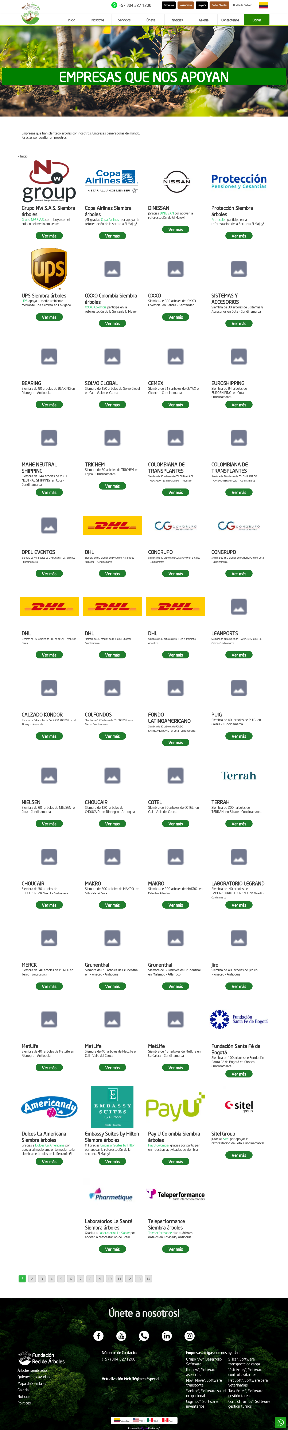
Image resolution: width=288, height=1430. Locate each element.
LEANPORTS (224, 633)
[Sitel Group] (238, 1107)
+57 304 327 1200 (135, 5)
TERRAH (220, 802)
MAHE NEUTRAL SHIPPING (39, 467)
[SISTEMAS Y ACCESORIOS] (238, 269)
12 (129, 1279)
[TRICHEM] (112, 438)
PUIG (216, 714)
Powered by (134, 1428)
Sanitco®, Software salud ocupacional (206, 1393)
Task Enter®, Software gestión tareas (245, 1393)
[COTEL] (175, 775)
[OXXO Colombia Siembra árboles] (112, 269)
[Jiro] (238, 938)
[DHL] (112, 525)
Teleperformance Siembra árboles (166, 1224)
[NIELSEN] (49, 775)
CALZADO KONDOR (42, 714)
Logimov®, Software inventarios (202, 1403)
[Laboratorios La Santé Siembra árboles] (112, 1195)
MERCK (29, 964)
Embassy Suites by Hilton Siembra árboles (112, 1136)
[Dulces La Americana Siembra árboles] (49, 1107)
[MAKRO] (112, 857)
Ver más (49, 235)
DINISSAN (158, 208)
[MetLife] (49, 1019)
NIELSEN (31, 802)
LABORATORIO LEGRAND (238, 883)
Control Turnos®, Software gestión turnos (249, 1403)
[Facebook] (98, 1340)
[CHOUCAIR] (112, 775)
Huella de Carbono (242, 5)
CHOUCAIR (96, 802)
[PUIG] (238, 688)
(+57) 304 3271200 (119, 1359)
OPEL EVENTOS (38, 552)
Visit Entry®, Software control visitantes (245, 1372)
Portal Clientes (219, 5)
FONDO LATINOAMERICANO (169, 717)
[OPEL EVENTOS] (49, 525)
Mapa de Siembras (31, 1383)
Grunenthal (97, 964)
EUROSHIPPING (227, 383)
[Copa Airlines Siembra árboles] (112, 181)
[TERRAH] (238, 775)
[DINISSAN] (175, 181)
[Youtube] (121, 1340)
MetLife (30, 1046)
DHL (89, 552)
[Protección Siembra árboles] (238, 181)
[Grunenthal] (112, 938)
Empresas (169, 5)
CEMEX (155, 383)
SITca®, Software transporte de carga (244, 1361)
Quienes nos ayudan (33, 1376)
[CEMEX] (175, 356)
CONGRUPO (160, 552)
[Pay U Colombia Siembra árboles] (175, 1107)
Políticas (24, 1402)
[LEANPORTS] (238, 607)
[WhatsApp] (144, 1340)
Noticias (23, 1396)
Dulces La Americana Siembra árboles (44, 1136)
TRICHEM (95, 464)
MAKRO (93, 883)
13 (139, 1279)
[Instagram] (189, 1340)
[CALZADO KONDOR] (49, 688)
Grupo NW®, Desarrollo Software (204, 1361)
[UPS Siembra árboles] (49, 269)
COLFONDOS (98, 714)
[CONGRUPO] (175, 525)
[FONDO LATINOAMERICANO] (175, 688)
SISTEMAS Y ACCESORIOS (225, 298)
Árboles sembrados (32, 1370)
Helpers (202, 5)
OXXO (154, 295)
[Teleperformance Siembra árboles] (175, 1195)
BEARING (31, 383)
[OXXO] (175, 269)
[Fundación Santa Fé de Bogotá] (238, 1019)
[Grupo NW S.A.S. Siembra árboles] (49, 181)
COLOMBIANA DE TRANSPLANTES (166, 467)
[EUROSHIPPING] (238, 356)
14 (148, 1279)
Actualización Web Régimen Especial (130, 1378)
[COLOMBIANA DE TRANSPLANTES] (175, 438)
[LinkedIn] (167, 1340)
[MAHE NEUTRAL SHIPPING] (49, 438)
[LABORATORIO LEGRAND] (238, 857)
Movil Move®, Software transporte (204, 1382)
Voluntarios (186, 5)
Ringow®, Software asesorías (201, 1372)
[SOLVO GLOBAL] (112, 356)
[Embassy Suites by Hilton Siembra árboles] (112, 1107)
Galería (23, 1389)
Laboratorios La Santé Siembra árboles (108, 1224)
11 (119, 1279)
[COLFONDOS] (112, 688)
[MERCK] (49, 938)
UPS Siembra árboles (44, 295)
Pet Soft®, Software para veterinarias (248, 1382)
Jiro (214, 964)
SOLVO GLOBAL (101, 383)
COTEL (155, 802)
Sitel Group (223, 1133)
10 (110, 1279)
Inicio (23, 156)
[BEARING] (49, 356)
